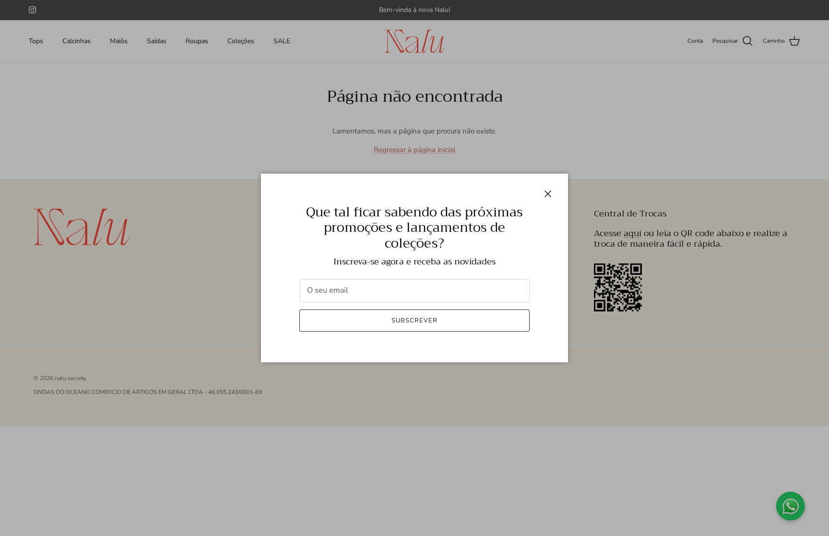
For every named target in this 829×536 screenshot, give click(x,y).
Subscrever (414, 320)
